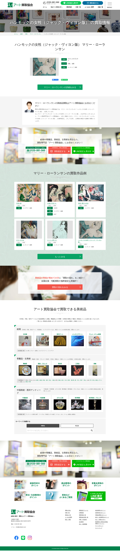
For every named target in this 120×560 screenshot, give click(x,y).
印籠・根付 (45, 380)
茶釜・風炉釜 (71, 380)
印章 (29, 381)
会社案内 (81, 522)
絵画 (73, 63)
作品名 (77, 426)
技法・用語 (68, 519)
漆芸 (27, 381)
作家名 (43, 426)
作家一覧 (67, 512)
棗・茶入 (77, 380)
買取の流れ (68, 510)
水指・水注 (64, 380)
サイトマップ (98, 528)
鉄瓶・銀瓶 (39, 380)
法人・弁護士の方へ (100, 519)
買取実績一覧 (82, 515)
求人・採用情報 (83, 524)
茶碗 (59, 380)
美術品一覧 (68, 515)
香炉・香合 (83, 380)
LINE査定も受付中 (83, 151)
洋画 (69, 63)
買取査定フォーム (83, 510)
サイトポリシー (99, 526)
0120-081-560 (18, 524)
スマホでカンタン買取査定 (83, 147)
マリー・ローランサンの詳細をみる (60, 87)
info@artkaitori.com (21, 527)
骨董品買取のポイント (101, 515)
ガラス (100, 380)
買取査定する (60, 151)
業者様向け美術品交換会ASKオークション (101, 522)
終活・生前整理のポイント (102, 517)
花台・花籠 (52, 380)
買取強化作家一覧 (83, 517)
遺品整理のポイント (100, 510)
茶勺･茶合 (92, 380)
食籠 (96, 380)
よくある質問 (68, 517)
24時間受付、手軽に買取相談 (59, 147)
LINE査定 (81, 512)
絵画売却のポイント (100, 512)
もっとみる (60, 256)
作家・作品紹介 (83, 519)
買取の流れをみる (60, 287)
